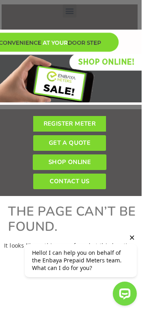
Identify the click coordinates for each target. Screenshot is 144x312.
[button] (69, 11)
